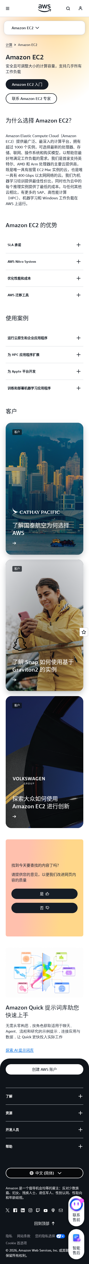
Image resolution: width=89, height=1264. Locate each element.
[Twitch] (38, 1211)
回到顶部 (41, 1223)
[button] (25, 28)
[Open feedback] (84, 632)
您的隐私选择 (45, 1236)
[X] (7, 1211)
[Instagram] (30, 1211)
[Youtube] (45, 1211)
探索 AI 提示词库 (20, 1050)
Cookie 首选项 (16, 1243)
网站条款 (23, 1236)
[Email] (61, 1211)
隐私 (9, 1236)
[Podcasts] (53, 1211)
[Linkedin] (23, 1211)
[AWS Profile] (80, 8)
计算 (9, 45)
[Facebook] (15, 1211)
